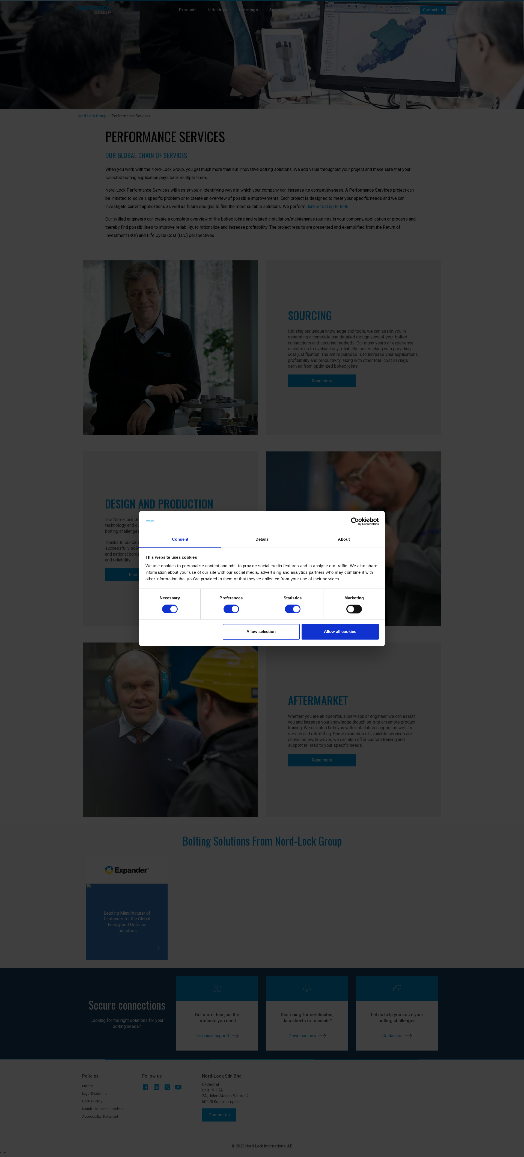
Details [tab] (262, 539)
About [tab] (344, 539)
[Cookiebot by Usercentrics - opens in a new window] (355, 521)
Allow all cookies (340, 631)
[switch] (231, 609)
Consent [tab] (180, 539)
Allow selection (261, 631)
